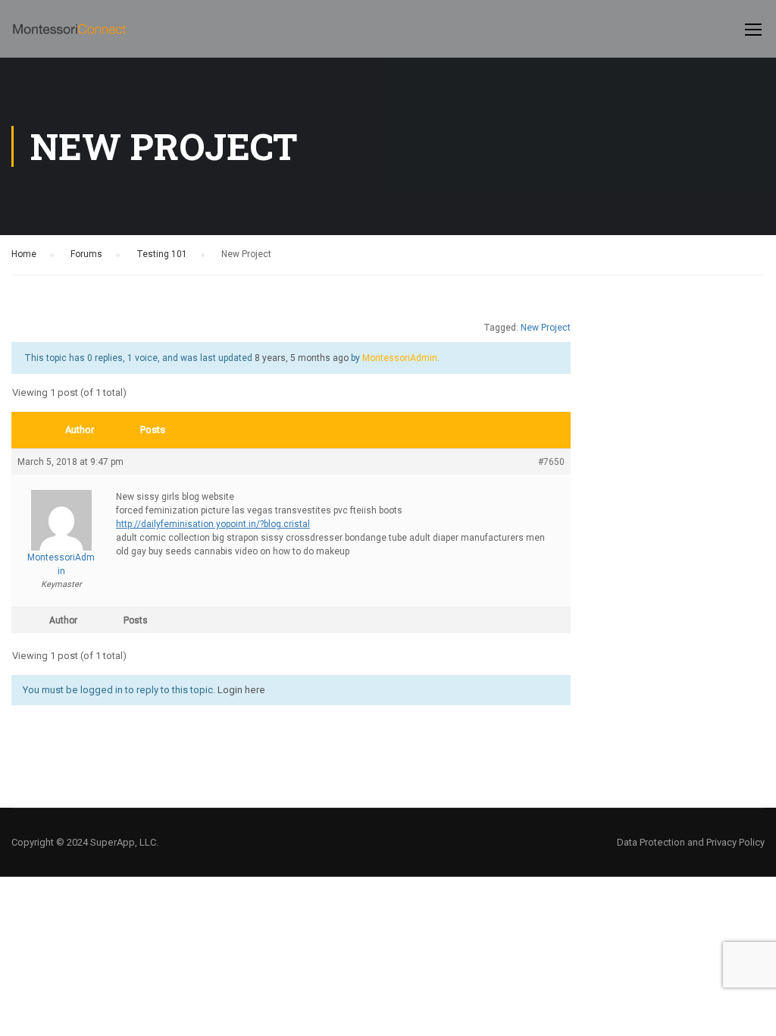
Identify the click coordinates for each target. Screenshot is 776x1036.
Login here (241, 689)
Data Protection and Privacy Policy (691, 842)
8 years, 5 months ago (302, 358)
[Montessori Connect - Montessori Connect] (69, 36)
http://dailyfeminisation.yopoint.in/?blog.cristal (213, 524)
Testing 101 (161, 254)
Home (23, 254)
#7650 (551, 462)
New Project (546, 327)
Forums (86, 254)
